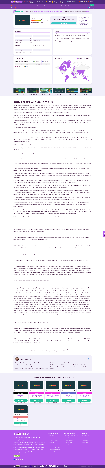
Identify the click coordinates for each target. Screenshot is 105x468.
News (86, 1)
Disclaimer (84, 437)
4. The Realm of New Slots (53, 440)
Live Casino (62, 2)
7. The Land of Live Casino (53, 445)
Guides (81, 1)
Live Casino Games (68, 442)
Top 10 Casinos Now (19, 7)
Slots (38, 1)
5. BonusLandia (51, 442)
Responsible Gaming (86, 435)
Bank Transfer (20, 61)
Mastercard (20, 64)
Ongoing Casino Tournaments (70, 444)
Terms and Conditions (86, 440)
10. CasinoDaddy (52, 451)
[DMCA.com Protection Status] (16, 456)
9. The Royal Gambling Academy (55, 449)
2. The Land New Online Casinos (54, 437)
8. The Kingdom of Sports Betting (55, 447)
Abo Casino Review (23, 25)
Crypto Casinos (55, 2)
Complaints (91, 1)
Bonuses (49, 1)
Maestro (46, 61)
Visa (27, 66)
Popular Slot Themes (69, 440)
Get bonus (64, 23)
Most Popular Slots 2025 (69, 437)
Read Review (23, 402)
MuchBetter (38, 64)
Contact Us (84, 445)
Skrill (19, 66)
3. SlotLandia (51, 438)
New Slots (43, 2)
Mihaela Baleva (68, 11)
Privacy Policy (84, 438)
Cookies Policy (85, 442)
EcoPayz (37, 61)
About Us (84, 444)
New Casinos (32, 2)
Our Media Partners (69, 445)
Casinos (26, 1)
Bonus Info (18, 402)
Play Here (20, 400)
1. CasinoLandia (51, 435)
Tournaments (71, 1)
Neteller (46, 64)
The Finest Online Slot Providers (71, 438)
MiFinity (28, 64)
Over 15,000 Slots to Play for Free (71, 435)
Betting (77, 1)
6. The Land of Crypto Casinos (54, 444)
